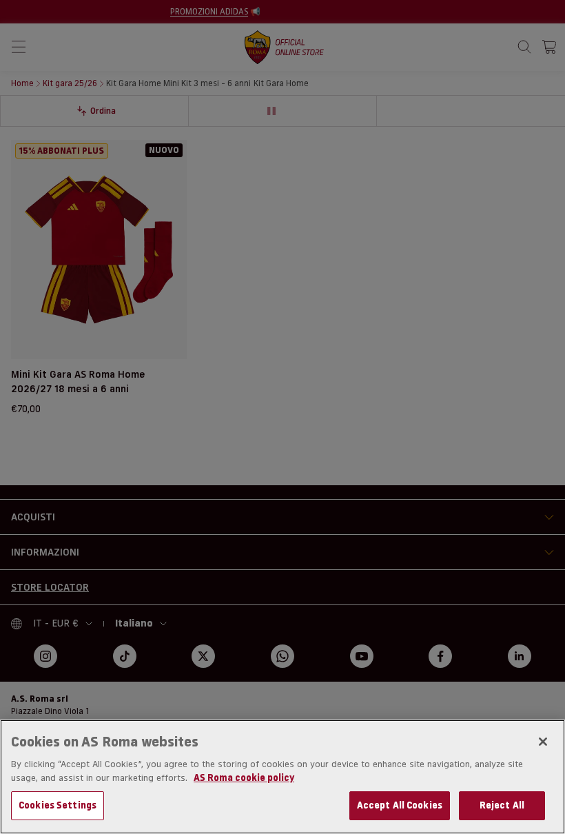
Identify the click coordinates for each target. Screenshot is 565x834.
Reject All (502, 805)
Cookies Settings (57, 805)
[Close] (543, 741)
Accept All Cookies (399, 805)
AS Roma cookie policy (244, 777)
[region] (282, 777)
